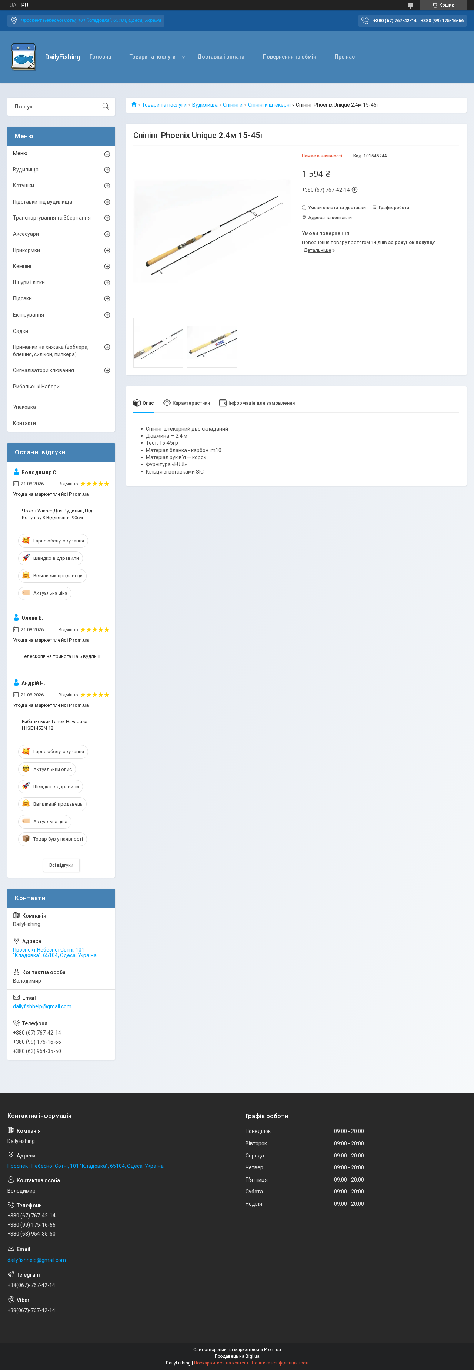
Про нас (345, 57)
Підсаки (22, 298)
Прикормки (26, 250)
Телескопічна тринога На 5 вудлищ (61, 656)
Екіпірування (28, 315)
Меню (20, 153)
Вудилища (205, 105)
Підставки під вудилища (42, 202)
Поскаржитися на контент (221, 1363)
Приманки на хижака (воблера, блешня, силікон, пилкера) (51, 350)
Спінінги (233, 105)
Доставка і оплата (220, 57)
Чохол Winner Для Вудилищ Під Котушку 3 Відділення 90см (57, 514)
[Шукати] (106, 107)
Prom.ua (272, 1349)
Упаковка (24, 407)
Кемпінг (22, 266)
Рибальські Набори (36, 387)
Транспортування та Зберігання (52, 218)
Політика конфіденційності (280, 1363)
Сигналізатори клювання (43, 370)
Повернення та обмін (289, 57)
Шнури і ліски (29, 282)
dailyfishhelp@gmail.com (42, 1006)
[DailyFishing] (23, 57)
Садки (20, 331)
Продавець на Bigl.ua (237, 1356)
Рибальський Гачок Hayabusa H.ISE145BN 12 (54, 725)
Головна (100, 57)
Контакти (24, 423)
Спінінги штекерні (269, 105)
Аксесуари (26, 234)
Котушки (23, 185)
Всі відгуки (61, 865)
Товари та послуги (153, 57)
